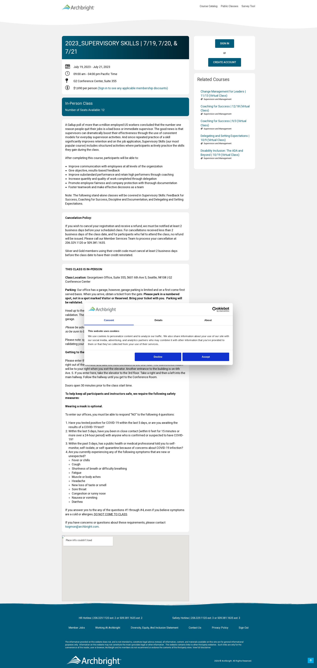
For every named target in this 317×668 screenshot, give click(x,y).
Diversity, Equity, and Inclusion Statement (154, 627)
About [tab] (208, 320)
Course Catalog (208, 6)
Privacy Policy (220, 627)
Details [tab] (159, 320)
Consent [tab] (109, 320)
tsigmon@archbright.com (82, 526)
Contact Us (195, 627)
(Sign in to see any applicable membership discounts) (133, 88)
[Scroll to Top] (311, 660)
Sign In (224, 43)
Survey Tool (248, 6)
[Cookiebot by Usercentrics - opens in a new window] (214, 309)
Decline (158, 356)
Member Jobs (77, 627)
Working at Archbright (107, 627)
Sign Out (243, 627)
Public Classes (229, 6)
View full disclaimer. (202, 647)
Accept (206, 356)
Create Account (224, 62)
